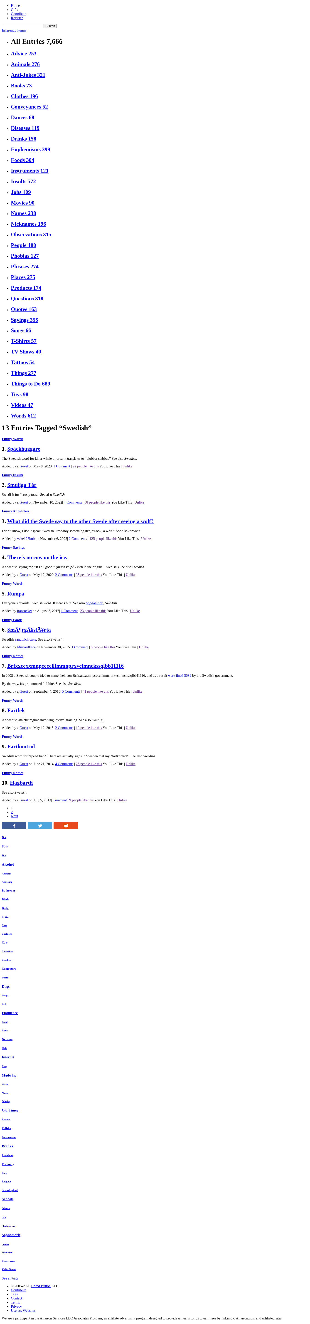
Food (4, 1022)
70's (4, 837)
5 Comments (71, 691)
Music (5, 1093)
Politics (6, 1128)
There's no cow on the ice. (37, 557)
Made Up (9, 1075)
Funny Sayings (13, 547)
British (5, 917)
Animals (6, 873)
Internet (8, 1057)
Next (14, 816)
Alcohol (8, 864)
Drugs (5, 995)
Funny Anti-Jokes (15, 511)
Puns (4, 1173)
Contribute (18, 14)
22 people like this (86, 466)
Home (15, 5)
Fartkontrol (21, 746)
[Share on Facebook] (14, 828)
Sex (4, 1217)
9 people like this (81, 800)
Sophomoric (94, 603)
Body (5, 908)
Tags (14, 1294)
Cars (4, 925)
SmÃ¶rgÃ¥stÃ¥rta (29, 630)
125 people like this (103, 539)
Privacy (16, 1306)
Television (7, 1252)
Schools (7, 1199)
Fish (4, 1004)
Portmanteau (9, 1137)
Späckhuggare (23, 449)
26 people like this (89, 764)
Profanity (8, 1164)
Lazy (4, 1066)
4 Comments (73, 502)
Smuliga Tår (22, 485)
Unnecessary (8, 1261)
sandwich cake (25, 639)
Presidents (7, 1155)
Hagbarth (21, 783)
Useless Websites (23, 1310)
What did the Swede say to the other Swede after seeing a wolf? (80, 521)
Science (6, 1208)
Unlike (127, 466)
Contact (16, 1298)
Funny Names (12, 656)
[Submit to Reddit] (66, 828)
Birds (5, 899)
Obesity (6, 1101)
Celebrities (7, 951)
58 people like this (97, 502)
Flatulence (10, 1013)
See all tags (10, 1278)
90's (4, 855)
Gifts (14, 10)
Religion (6, 1181)
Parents (6, 1119)
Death (5, 977)
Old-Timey (10, 1110)
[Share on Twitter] (40, 828)
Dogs (6, 986)
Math (5, 1084)
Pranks (7, 1146)
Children (6, 959)
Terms (15, 1302)
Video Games (9, 1269)
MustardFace (26, 647)
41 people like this (96, 691)
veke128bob (26, 539)
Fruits (5, 1030)
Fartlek (16, 710)
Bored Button (41, 1286)
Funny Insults (12, 475)
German (7, 1039)
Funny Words (12, 439)
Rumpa (15, 594)
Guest (24, 466)
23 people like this (93, 611)
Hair (4, 1048)
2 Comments (78, 539)
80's (5, 846)
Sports (5, 1244)
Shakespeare (8, 1226)
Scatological (10, 1190)
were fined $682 (180, 675)
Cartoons (7, 933)
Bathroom (8, 890)
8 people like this (103, 647)
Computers (9, 968)
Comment (60, 800)
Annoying (7, 881)
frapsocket (24, 611)
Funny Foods (12, 620)
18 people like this (89, 728)
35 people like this (89, 575)
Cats (4, 942)
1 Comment (61, 466)
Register (17, 18)
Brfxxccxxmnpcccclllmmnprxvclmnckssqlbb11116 (65, 666)
